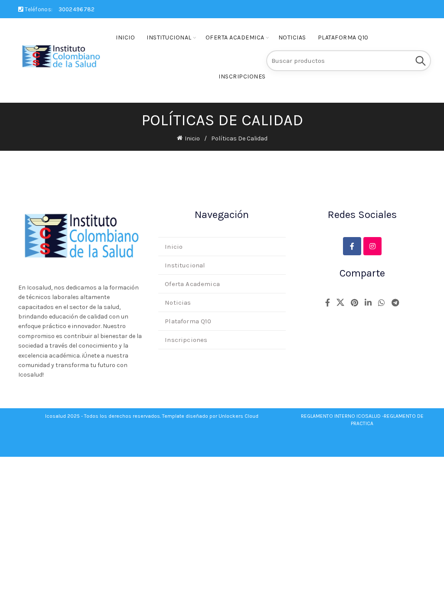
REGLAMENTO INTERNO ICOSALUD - (342, 416)
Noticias (292, 37)
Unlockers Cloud (238, 416)
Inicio (125, 37)
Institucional (169, 37)
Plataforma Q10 (343, 37)
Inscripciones (242, 76)
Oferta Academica (235, 37)
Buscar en (420, 60)
